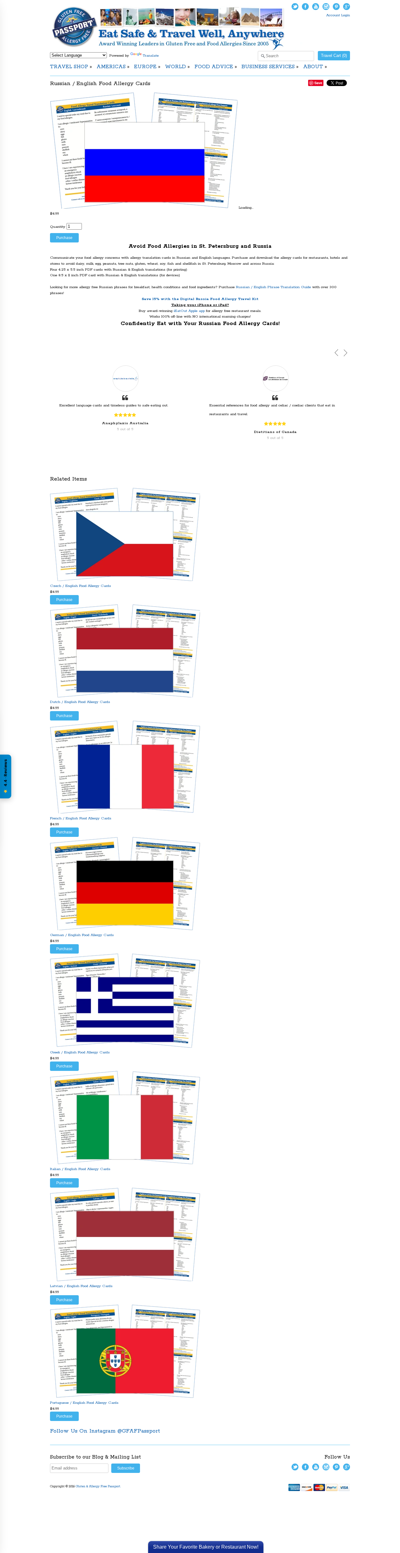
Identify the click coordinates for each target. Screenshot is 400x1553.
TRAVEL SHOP (69, 67)
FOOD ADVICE (213, 67)
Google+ (346, 6)
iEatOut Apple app (189, 310)
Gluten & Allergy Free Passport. (99, 1486)
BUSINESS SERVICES (268, 67)
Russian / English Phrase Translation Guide (273, 287)
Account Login (338, 15)
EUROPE (145, 67)
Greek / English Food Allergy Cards (80, 1052)
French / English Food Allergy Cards (80, 818)
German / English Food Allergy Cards (82, 935)
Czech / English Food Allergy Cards (80, 585)
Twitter (295, 6)
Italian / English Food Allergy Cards (80, 1169)
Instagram (325, 6)
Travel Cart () (334, 55)
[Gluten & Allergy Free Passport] (179, 49)
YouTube (315, 6)
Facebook (305, 6)
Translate (151, 55)
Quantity (57, 226)
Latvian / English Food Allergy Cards (81, 1286)
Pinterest (336, 6)
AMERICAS (111, 67)
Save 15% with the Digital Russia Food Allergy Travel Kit (200, 299)
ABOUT (313, 67)
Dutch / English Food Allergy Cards (80, 702)
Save (318, 82)
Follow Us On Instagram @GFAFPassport (105, 1431)
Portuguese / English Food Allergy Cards (84, 1402)
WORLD (175, 67)
